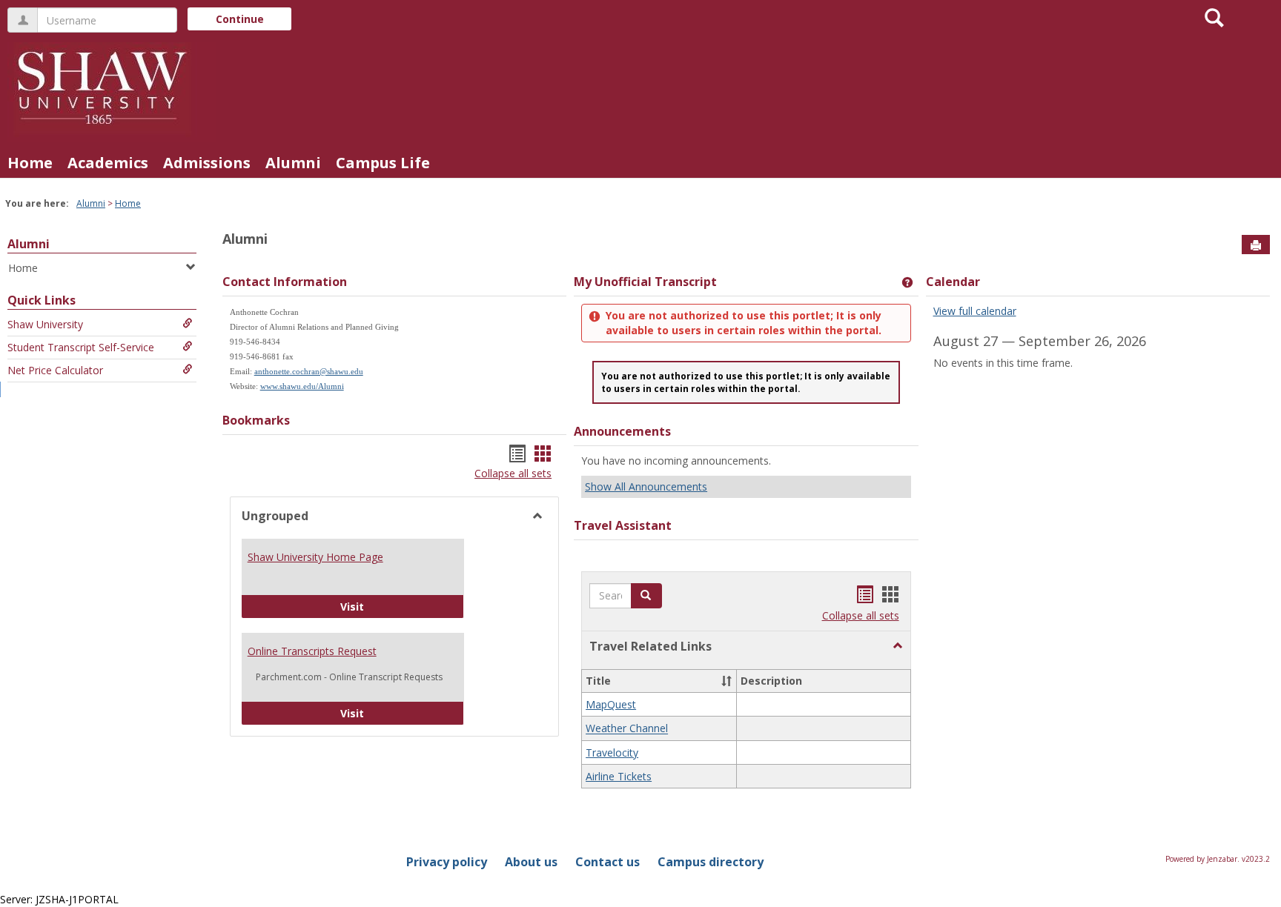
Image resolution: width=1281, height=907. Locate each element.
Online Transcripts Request (312, 651)
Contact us (607, 862)
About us (531, 862)
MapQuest (611, 704)
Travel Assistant (623, 525)
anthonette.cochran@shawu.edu (308, 372)
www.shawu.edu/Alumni (302, 386)
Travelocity (612, 752)
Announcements (622, 431)
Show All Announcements (646, 486)
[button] (898, 646)
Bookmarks (256, 420)
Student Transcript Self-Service (80, 347)
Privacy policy (446, 862)
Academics (107, 163)
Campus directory (711, 862)
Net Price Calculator (55, 370)
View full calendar (974, 311)
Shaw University (45, 324)
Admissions (207, 163)
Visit (402, 606)
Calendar (953, 281)
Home (30, 163)
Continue (240, 19)
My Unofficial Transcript (645, 281)
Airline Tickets (619, 776)
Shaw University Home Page (315, 557)
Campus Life (383, 163)
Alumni (293, 163)
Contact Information (284, 281)
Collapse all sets (513, 473)
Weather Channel (627, 729)
